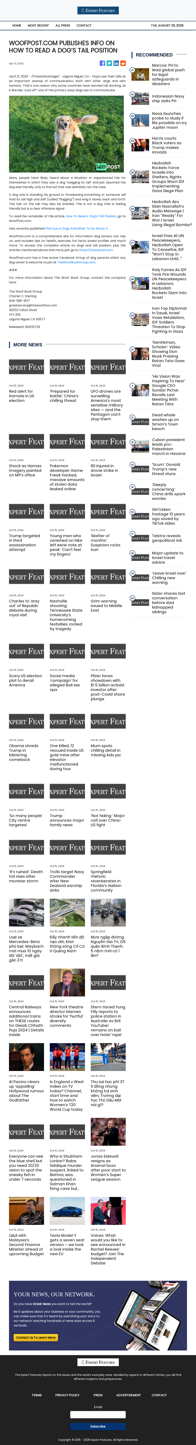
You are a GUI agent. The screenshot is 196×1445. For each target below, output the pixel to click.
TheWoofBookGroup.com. (76, 262)
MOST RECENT (38, 25)
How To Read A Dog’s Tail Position (91, 216)
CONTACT (84, 25)
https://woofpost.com (96, 250)
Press (98, 1395)
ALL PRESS (63, 25)
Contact (159, 1395)
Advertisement (128, 1395)
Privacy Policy (67, 1395)
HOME (16, 25)
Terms (37, 1395)
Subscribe (98, 1426)
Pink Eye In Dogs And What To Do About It (77, 228)
